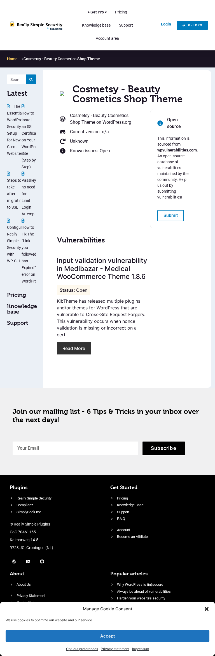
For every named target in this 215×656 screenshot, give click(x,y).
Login (166, 24)
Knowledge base (96, 25)
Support (126, 25)
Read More (73, 348)
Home (12, 59)
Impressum (140, 649)
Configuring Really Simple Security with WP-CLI (17, 244)
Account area (107, 38)
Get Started (123, 487)
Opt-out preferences (82, 649)
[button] (206, 609)
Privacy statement (115, 649)
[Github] (42, 561)
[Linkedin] (28, 561)
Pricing (121, 12)
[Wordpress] (14, 561)
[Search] (31, 79)
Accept (107, 636)
